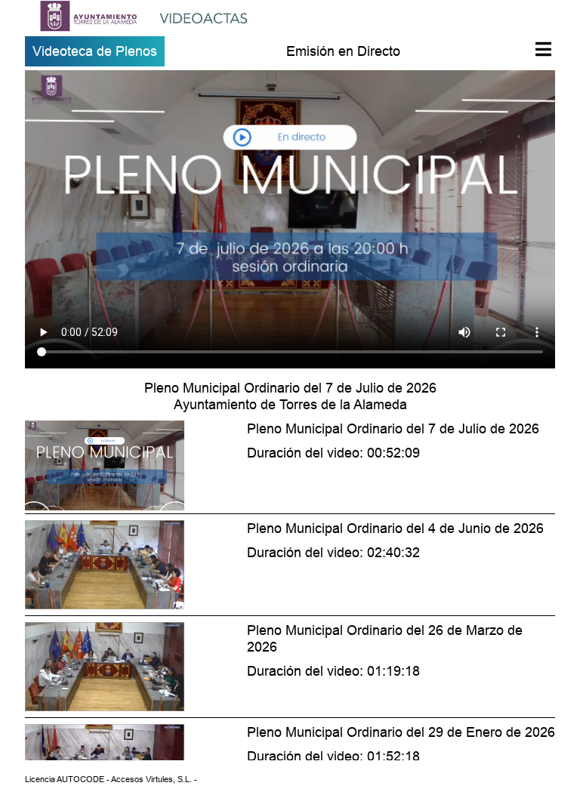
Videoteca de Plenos (94, 51)
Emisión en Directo (343, 51)
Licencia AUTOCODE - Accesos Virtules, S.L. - (111, 779)
